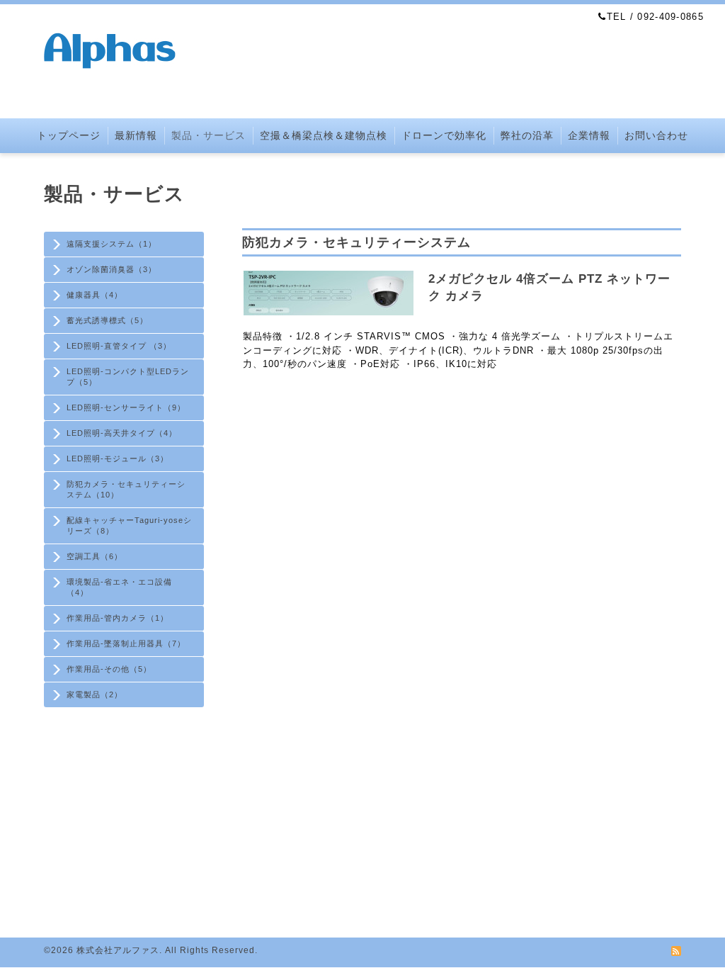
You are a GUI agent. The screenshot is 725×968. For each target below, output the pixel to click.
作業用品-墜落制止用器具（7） (126, 643)
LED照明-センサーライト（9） (126, 407)
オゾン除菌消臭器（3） (111, 269)
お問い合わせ (656, 135)
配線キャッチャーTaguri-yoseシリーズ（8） (129, 525)
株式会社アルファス (117, 950)
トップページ (69, 135)
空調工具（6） (94, 556)
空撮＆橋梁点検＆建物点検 (323, 135)
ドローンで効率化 (443, 135)
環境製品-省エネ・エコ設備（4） (119, 587)
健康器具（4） (94, 295)
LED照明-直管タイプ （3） (119, 346)
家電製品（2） (94, 694)
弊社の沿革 (527, 135)
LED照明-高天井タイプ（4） (122, 433)
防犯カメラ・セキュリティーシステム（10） (126, 489)
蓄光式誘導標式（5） (107, 320)
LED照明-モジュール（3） (118, 458)
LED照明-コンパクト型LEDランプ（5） (128, 376)
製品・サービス (208, 135)
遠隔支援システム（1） (111, 244)
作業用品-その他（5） (109, 669)
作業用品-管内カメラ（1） (118, 618)
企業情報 (589, 135)
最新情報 (136, 135)
